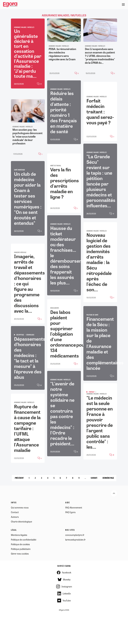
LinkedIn (67, 593)
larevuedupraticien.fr (75, 539)
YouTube (67, 600)
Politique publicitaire (20, 548)
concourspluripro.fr (74, 534)
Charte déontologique (21, 521)
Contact (15, 512)
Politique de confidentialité (23, 539)
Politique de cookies (20, 544)
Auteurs (15, 516)
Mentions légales (19, 534)
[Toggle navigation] (123, 4)
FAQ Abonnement (73, 507)
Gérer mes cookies (20, 553)
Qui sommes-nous (20, 507)
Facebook (66, 572)
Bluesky (66, 579)
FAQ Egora (70, 512)
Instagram (67, 586)
